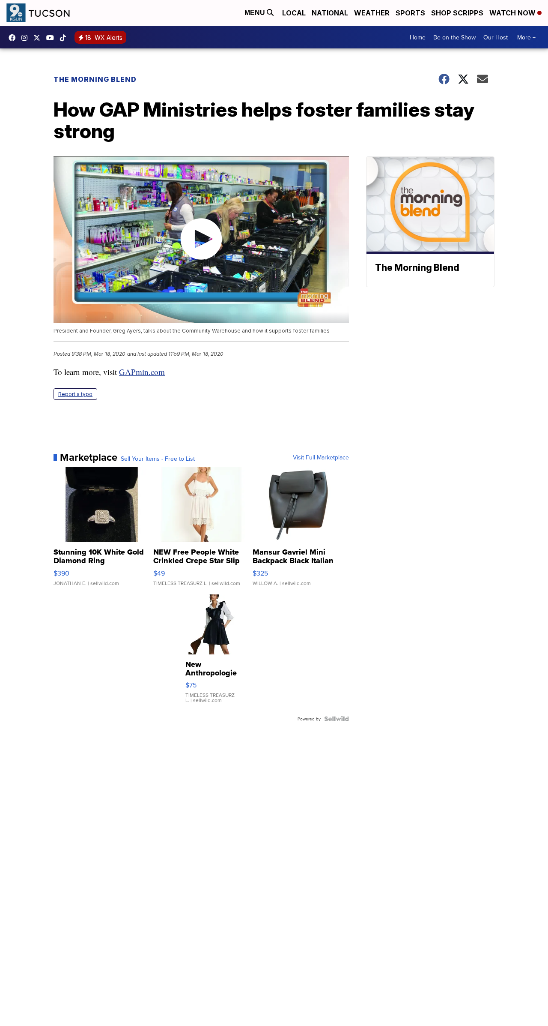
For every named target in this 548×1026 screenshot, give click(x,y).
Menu (255, 12)
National (330, 13)
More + (526, 37)
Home (418, 37)
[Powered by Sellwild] (336, 719)
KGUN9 (39, 37)
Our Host (495, 37)
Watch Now (513, 13)
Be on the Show (454, 37)
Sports (410, 13)
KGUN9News (14, 37)
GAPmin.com (142, 371)
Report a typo (75, 394)
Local (294, 13)
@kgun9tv (65, 37)
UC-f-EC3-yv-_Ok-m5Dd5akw (52, 37)
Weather (372, 13)
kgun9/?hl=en (26, 37)
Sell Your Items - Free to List (158, 459)
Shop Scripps (457, 13)
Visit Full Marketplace (321, 457)
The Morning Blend (95, 79)
